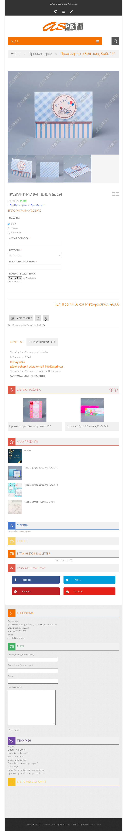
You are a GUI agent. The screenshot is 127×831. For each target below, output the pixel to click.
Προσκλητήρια (40, 53)
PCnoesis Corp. (94, 824)
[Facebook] (15, 580)
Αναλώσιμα (13, 766)
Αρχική (11, 746)
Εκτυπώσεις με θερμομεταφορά (23, 763)
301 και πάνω (16, 232)
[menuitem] (56, 12)
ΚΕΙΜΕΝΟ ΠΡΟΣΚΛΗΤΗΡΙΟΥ (22, 273)
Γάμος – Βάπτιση (15, 756)
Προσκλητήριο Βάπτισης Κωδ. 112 (117, 194)
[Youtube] (67, 591)
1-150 (13, 223)
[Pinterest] (15, 591)
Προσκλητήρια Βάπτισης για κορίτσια (26, 769)
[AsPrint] (63, 28)
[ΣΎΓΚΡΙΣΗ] (38, 318)
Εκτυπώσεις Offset (16, 749)
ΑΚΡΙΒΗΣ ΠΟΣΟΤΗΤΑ (20, 238)
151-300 (14, 228)
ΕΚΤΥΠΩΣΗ (15, 250)
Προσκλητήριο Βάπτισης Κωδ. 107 (30, 426)
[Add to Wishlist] (46, 318)
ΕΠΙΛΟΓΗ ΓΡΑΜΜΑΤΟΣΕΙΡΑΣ (24, 210)
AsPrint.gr (48, 824)
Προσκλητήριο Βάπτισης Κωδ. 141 (87, 426)
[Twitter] (67, 580)
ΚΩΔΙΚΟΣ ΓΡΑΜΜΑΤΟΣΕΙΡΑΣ (23, 261)
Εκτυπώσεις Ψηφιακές (18, 752)
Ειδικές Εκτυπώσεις (17, 759)
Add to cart (24, 318)
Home (15, 53)
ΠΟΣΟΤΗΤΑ (14, 217)
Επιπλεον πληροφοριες (42, 342)
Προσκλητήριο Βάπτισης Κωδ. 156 (113, 194)
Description (16, 342)
